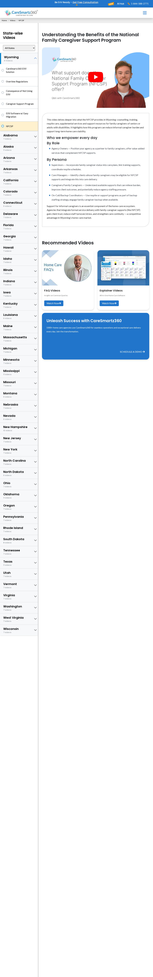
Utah (7, 574)
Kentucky (10, 305)
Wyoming (11, 58)
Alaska (8, 147)
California (10, 181)
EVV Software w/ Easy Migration (17, 115)
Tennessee (11, 551)
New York (10, 450)
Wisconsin (11, 630)
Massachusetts (15, 338)
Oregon (9, 506)
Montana (10, 394)
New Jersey (12, 439)
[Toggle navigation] (145, 13)
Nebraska (10, 405)
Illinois (8, 271)
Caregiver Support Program (20, 103)
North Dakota (13, 473)
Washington (12, 607)
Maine (8, 327)
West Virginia (13, 619)
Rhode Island (13, 529)
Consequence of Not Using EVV (19, 93)
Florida (8, 226)
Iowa (7, 293)
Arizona (9, 159)
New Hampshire (15, 428)
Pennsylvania (13, 518)
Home (4, 20)
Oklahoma (11, 495)
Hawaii (8, 248)
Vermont (10, 585)
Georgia (9, 237)
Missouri (9, 383)
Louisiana (10, 316)
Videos (13, 20)
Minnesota (11, 361)
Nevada (9, 417)
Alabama (10, 136)
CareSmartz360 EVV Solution (16, 70)
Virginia (9, 596)
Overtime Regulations (17, 81)
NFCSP (9, 126)
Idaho (7, 260)
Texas (7, 562)
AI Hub (120, 3)
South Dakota (13, 540)
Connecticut (12, 204)
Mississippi (11, 372)
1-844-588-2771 (140, 3)
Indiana (9, 282)
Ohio (7, 484)
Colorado (10, 192)
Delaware (10, 215)
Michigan (10, 349)
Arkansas (10, 170)
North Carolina (14, 462)
